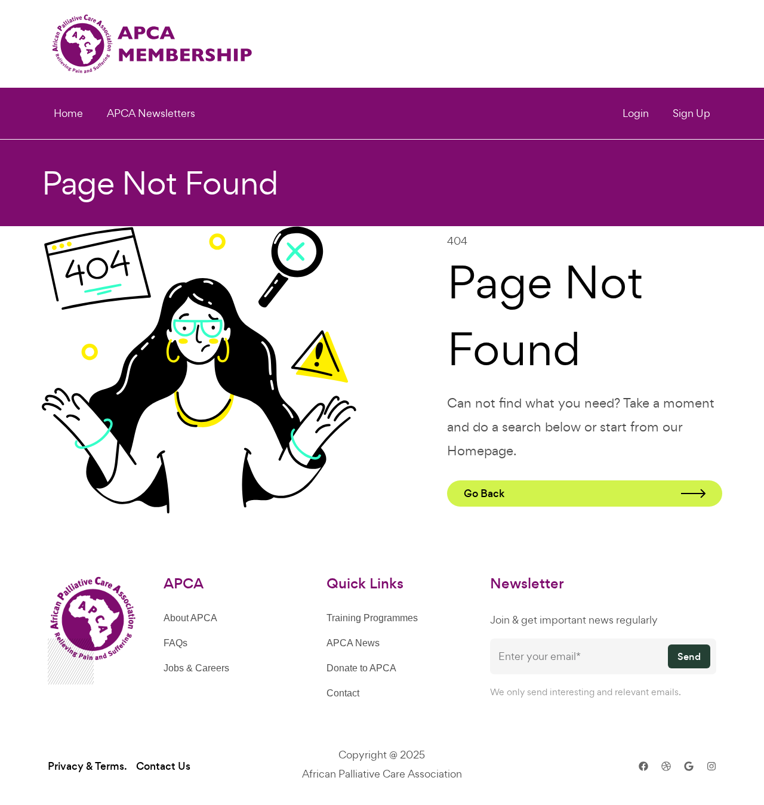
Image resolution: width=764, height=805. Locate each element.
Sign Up (691, 113)
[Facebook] (643, 766)
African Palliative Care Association (382, 774)
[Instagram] (711, 766)
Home (68, 113)
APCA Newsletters (151, 113)
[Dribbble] (666, 766)
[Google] (689, 766)
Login (636, 113)
